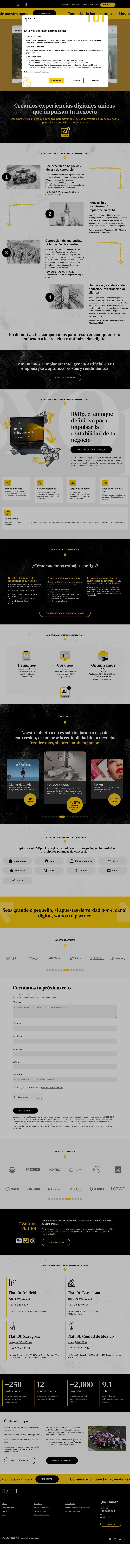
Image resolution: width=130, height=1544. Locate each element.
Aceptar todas (56, 80)
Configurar (76, 80)
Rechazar (95, 80)
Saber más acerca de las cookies (36, 72)
